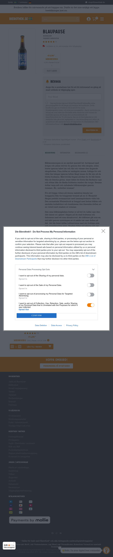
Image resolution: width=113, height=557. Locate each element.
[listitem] (56, 269)
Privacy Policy (72, 325)
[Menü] (14, 543)
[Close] (104, 232)
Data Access (56, 325)
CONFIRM (37, 315)
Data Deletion (41, 325)
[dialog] (56, 279)
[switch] (90, 275)
